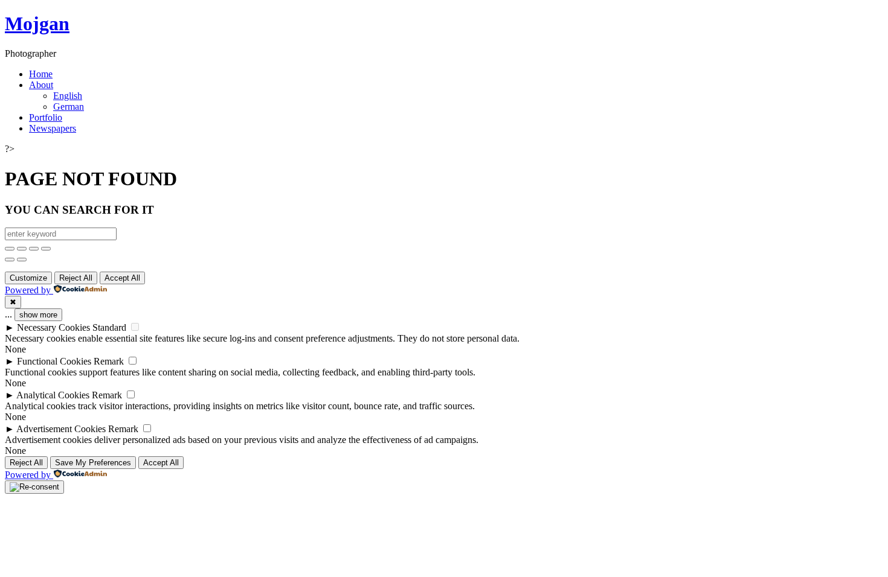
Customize (28, 277)
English (67, 96)
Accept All (122, 277)
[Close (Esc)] (9, 248)
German (68, 106)
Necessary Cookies (53, 327)
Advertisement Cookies (61, 429)
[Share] (22, 248)
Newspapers (52, 128)
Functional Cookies (54, 361)
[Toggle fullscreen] (34, 248)
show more (38, 314)
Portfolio (45, 117)
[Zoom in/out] (46, 248)
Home (41, 74)
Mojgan (37, 23)
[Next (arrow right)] (22, 259)
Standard (109, 327)
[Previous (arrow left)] (9, 259)
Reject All (75, 277)
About (41, 85)
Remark (109, 361)
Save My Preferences (93, 462)
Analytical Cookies (52, 395)
